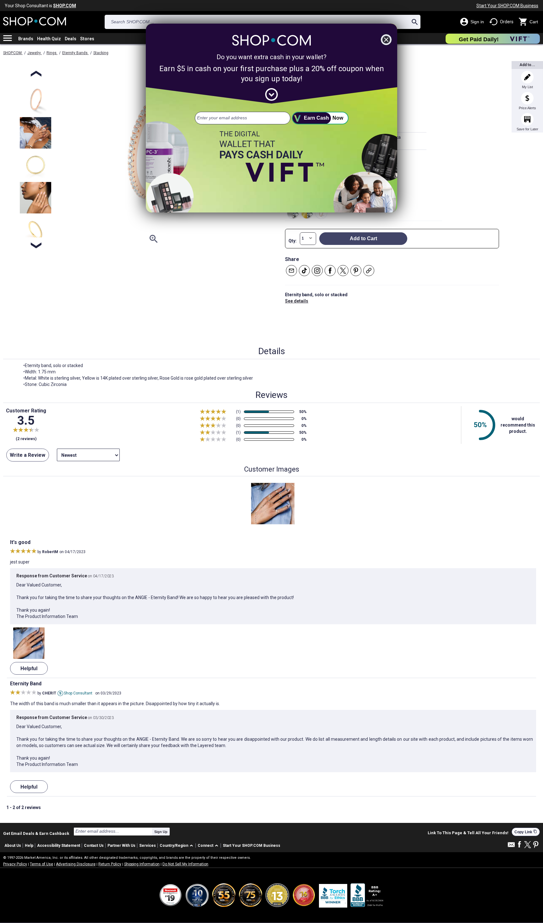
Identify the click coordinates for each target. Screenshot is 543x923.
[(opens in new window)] (367, 895)
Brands (25, 38)
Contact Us (94, 845)
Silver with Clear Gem (293, 212)
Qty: (292, 241)
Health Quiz (49, 38)
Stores (87, 38)
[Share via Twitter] (343, 270)
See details (296, 300)
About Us (12, 845)
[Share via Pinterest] (355, 270)
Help (29, 845)
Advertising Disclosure (76, 864)
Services (147, 845)
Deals (70, 38)
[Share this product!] (368, 270)
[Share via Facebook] (330, 270)
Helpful (28, 668)
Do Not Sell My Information (185, 864)
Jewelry (34, 53)
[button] (177, 846)
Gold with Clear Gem (307, 212)
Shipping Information (142, 864)
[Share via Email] (291, 270)
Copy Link (525, 832)
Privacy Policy (15, 864)
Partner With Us (121, 845)
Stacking (100, 53)
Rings (52, 53)
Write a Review (27, 455)
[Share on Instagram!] (317, 270)
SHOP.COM (13, 53)
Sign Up (160, 832)
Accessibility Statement (58, 845)
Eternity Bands (75, 53)
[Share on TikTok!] (304, 270)
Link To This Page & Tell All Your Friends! (468, 833)
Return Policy (109, 864)
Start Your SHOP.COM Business (507, 5)
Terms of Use (41, 864)
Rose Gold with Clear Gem (321, 212)
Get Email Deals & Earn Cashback (36, 833)
